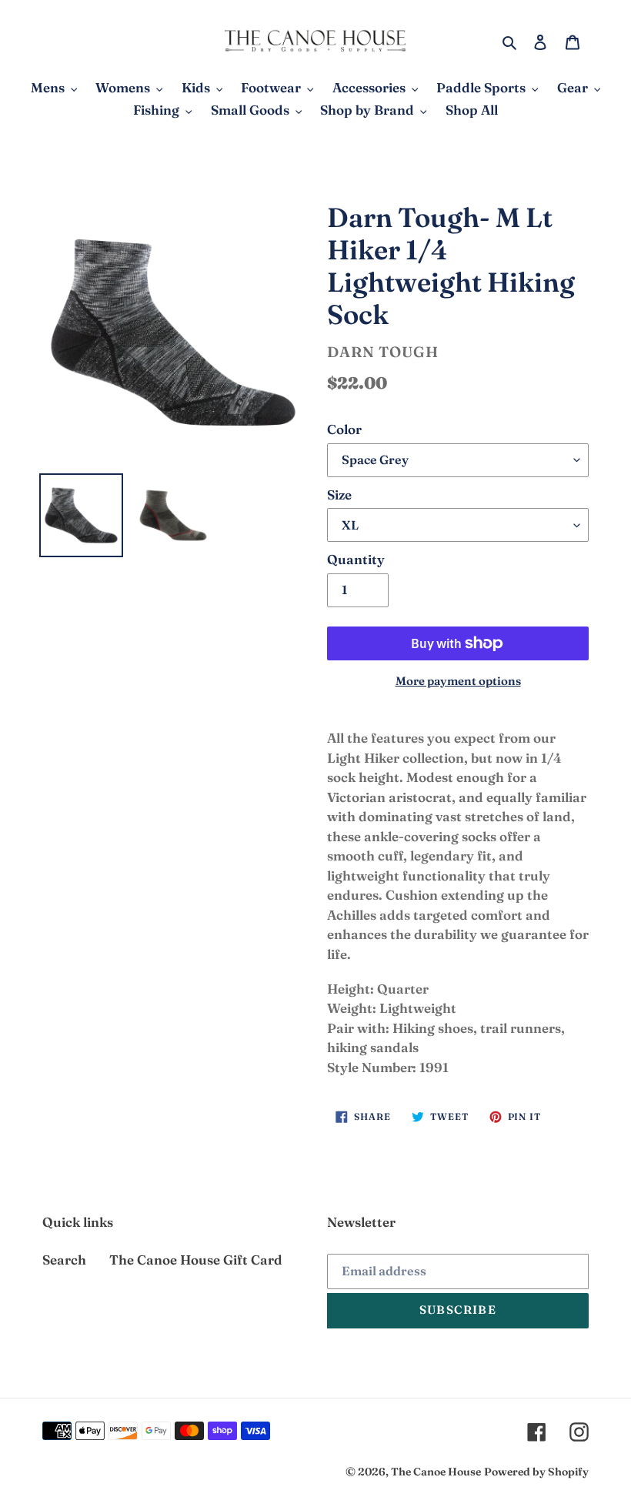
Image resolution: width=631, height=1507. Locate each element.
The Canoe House (436, 1472)
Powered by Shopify (536, 1472)
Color (344, 429)
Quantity (356, 559)
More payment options (458, 680)
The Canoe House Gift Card (195, 1259)
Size (339, 494)
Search (64, 1259)
